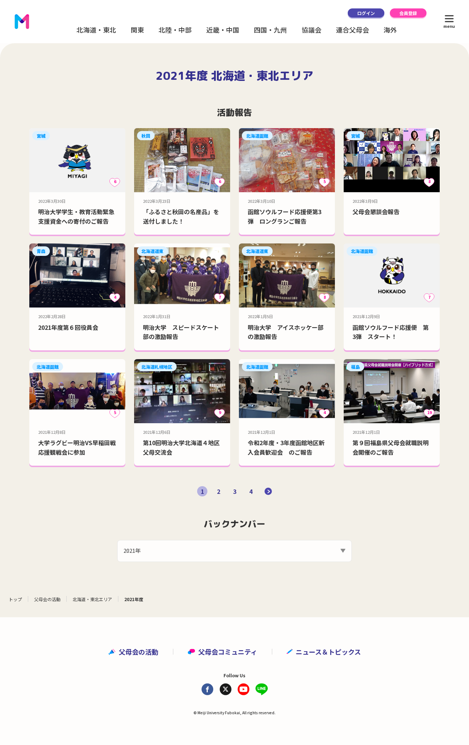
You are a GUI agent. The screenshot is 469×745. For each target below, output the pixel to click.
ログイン (366, 13)
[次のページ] (268, 491)
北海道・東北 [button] (96, 29)
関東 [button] (137, 29)
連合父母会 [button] (352, 29)
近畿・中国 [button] (222, 29)
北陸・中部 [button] (175, 29)
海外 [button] (390, 29)
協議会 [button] (311, 29)
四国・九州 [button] (270, 29)
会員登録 (408, 13)
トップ (15, 599)
